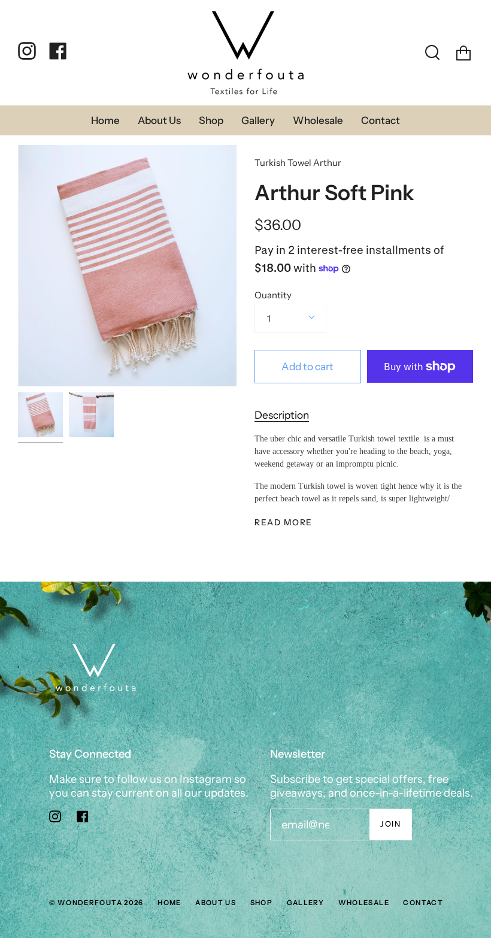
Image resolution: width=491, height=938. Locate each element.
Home (169, 902)
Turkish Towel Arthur (297, 162)
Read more (283, 523)
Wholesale (363, 902)
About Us (215, 902)
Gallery (306, 902)
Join (390, 823)
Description (281, 415)
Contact (423, 902)
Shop (261, 902)
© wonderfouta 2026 (96, 902)
